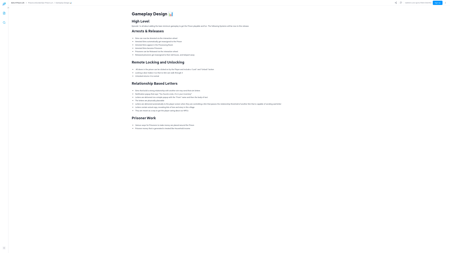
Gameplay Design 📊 (64, 3)
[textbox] (152, 13)
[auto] (4, 248)
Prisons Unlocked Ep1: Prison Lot (40, 3)
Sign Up (438, 3)
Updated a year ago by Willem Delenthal (418, 3)
